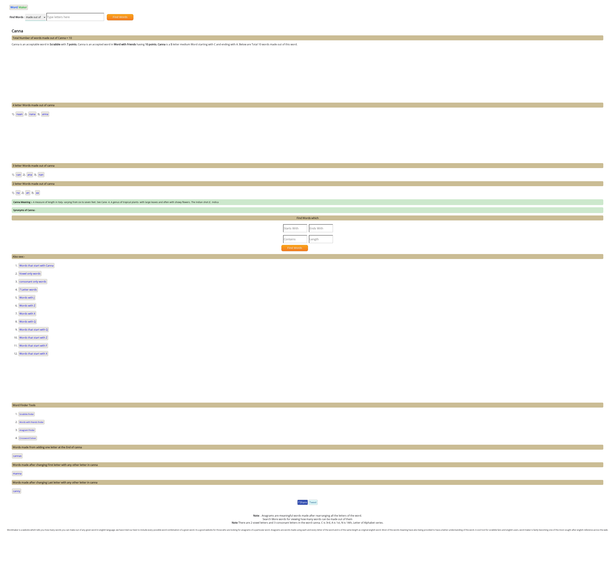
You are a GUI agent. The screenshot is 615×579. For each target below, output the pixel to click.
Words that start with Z (33, 337)
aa (37, 192)
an (27, 192)
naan (19, 114)
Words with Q (27, 321)
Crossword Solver (27, 438)
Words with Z (27, 305)
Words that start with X (33, 353)
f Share (302, 502)
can (18, 174)
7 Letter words (28, 289)
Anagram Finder (27, 430)
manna (17, 473)
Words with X (27, 313)
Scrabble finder (26, 414)
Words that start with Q (33, 329)
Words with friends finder (31, 422)
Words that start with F (33, 345)
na (18, 192)
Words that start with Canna (36, 265)
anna (45, 114)
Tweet (313, 502)
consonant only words (32, 281)
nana (32, 114)
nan (41, 174)
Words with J (26, 297)
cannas (17, 456)
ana (30, 174)
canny (16, 491)
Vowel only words (30, 273)
